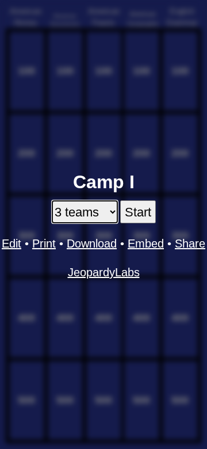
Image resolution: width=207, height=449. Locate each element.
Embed (146, 243)
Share (190, 243)
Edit (11, 243)
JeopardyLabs (104, 272)
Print (44, 243)
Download (92, 243)
